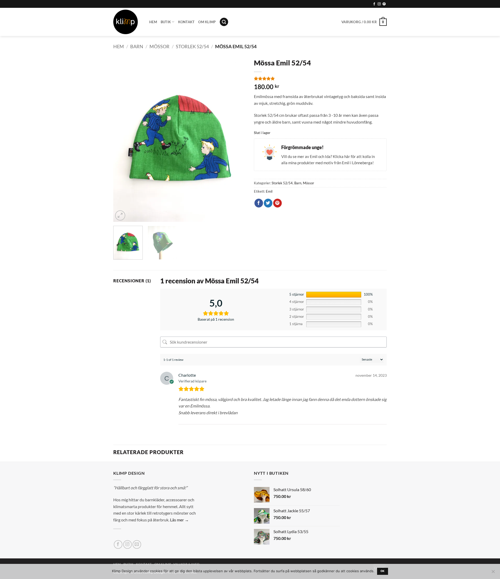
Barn (136, 46)
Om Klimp (207, 22)
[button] (224, 22)
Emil (269, 191)
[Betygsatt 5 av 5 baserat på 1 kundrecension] (320, 78)
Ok (382, 571)
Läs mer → (179, 519)
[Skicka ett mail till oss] (137, 544)
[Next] (237, 138)
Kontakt (186, 22)
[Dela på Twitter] (268, 203)
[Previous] (122, 138)
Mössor (159, 46)
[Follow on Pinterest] (384, 4)
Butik (166, 22)
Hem (153, 22)
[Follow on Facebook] (374, 4)
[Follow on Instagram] (379, 4)
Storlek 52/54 (192, 46)
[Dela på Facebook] (258, 203)
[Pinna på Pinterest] (277, 203)
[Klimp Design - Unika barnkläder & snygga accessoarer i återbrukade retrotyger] (127, 22)
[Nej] (493, 573)
